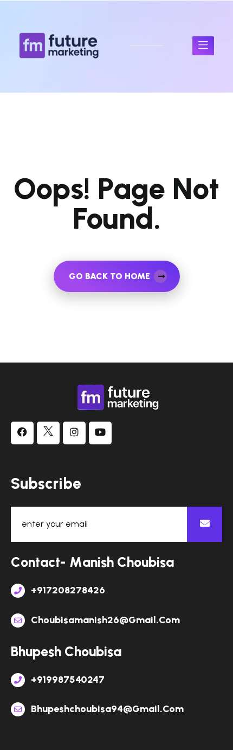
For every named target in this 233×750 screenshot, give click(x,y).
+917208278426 (67, 590)
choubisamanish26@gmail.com (104, 620)
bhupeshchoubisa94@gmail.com (106, 709)
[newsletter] (204, 524)
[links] (59, 45)
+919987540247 (67, 680)
